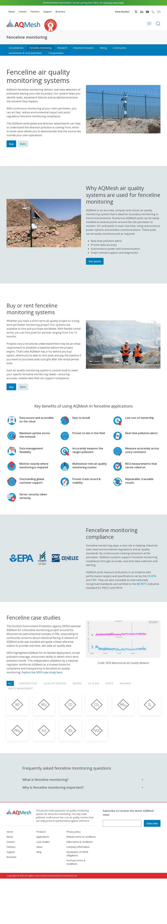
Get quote (95, 261)
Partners (34, 11)
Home (10, 831)
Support (47, 11)
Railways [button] (125, 683)
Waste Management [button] (20, 688)
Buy (11, 143)
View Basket (122, 11)
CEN (93, 580)
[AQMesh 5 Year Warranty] (50, 25)
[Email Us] (158, 11)
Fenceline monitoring (40, 47)
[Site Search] (158, 23)
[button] (149, 23)
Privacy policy (73, 831)
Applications (42, 836)
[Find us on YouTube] (147, 11)
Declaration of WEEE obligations (77, 853)
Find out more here (113, 2)
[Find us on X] (136, 11)
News (39, 846)
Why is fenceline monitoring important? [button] (53, 787)
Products (41, 831)
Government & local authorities (25, 53)
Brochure (60, 11)
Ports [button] (109, 683)
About (11, 11)
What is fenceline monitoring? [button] (45, 779)
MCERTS (142, 584)
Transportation (56, 53)
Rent (23, 143)
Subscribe (152, 823)
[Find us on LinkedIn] (141, 11)
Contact (23, 11)
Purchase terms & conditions (75, 862)
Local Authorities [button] (54, 683)
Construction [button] (28, 683)
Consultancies (16, 47)
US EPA (151, 576)
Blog (38, 851)
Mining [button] (77, 683)
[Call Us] (153, 11)
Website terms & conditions (81, 836)
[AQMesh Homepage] (23, 24)
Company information (78, 846)
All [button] (10, 683)
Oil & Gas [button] (93, 683)
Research (62, 47)
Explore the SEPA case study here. (42, 672)
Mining (103, 47)
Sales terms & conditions (79, 841)
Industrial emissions (83, 47)
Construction (119, 47)
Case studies (43, 841)
